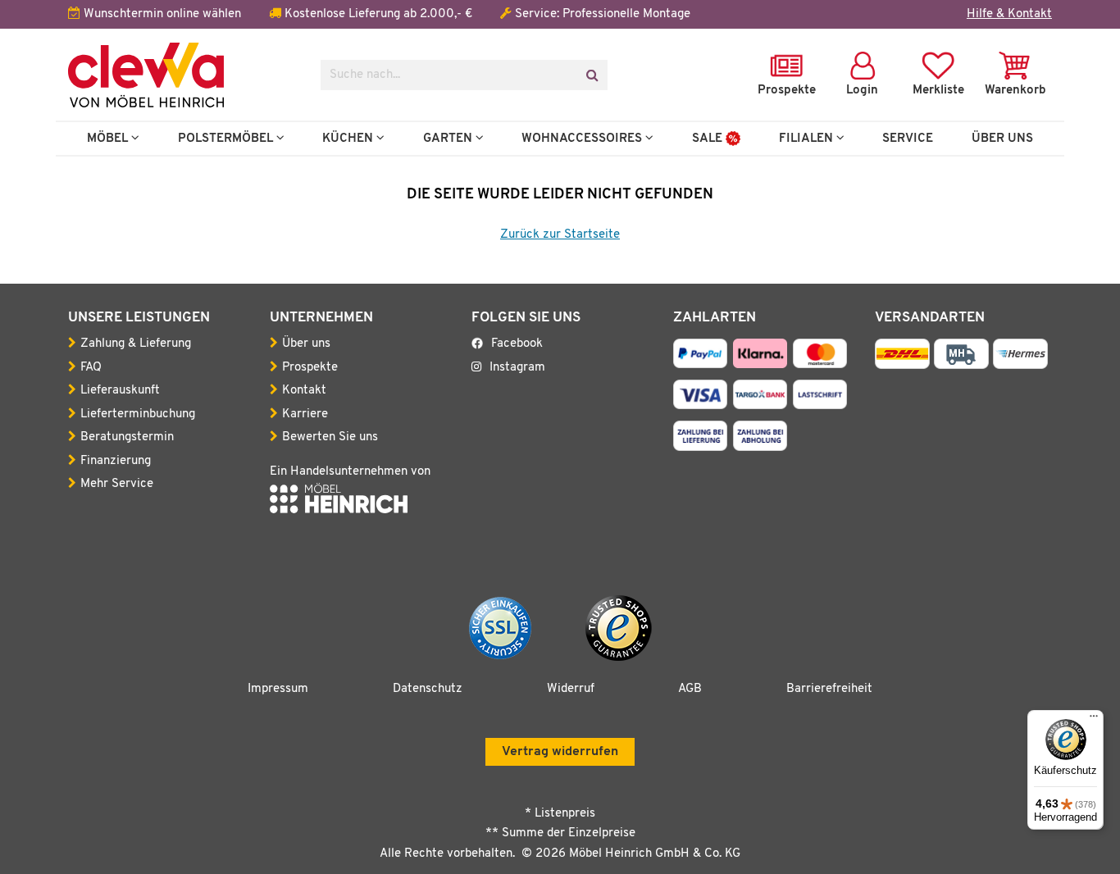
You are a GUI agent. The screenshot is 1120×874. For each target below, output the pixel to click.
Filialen (807, 138)
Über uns (306, 344)
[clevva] (182, 75)
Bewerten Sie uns (330, 437)
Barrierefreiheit (829, 689)
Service (907, 138)
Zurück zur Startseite (560, 235)
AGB (690, 689)
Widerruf (570, 689)
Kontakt (304, 391)
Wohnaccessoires (583, 138)
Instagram (517, 368)
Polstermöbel (227, 138)
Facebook (517, 344)
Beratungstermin (127, 437)
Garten (449, 138)
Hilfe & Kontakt (1009, 14)
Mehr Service (116, 484)
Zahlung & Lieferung (135, 344)
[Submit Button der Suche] (591, 75)
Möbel (109, 138)
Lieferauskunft (120, 391)
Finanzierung (115, 461)
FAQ (91, 368)
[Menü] (1094, 720)
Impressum (278, 689)
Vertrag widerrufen (560, 751)
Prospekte (310, 368)
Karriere (305, 414)
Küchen (349, 138)
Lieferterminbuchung (137, 414)
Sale (709, 138)
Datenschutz (427, 689)
